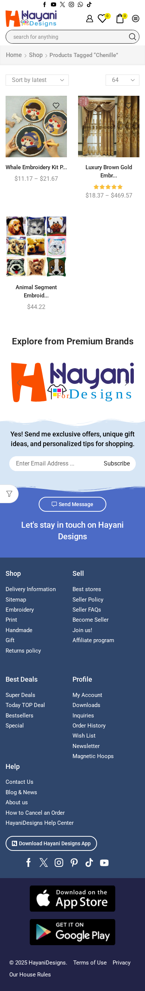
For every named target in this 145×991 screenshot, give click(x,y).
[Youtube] (53, 5)
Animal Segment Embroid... (36, 291)
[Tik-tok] (89, 5)
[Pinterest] (74, 862)
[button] (18, 382)
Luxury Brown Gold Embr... (109, 171)
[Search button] (132, 36)
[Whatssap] (80, 5)
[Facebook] (44, 5)
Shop (36, 55)
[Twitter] (62, 5)
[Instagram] (71, 5)
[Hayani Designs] (72, 382)
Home (14, 55)
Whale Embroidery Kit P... (36, 167)
